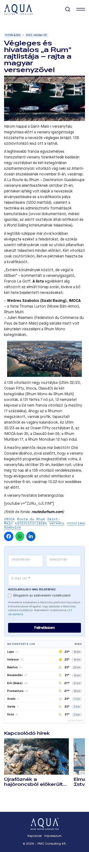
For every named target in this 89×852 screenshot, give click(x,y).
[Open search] (68, 9)
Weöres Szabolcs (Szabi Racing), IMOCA (44, 300)
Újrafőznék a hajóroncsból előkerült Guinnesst (33, 784)
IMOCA (9, 519)
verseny (56, 523)
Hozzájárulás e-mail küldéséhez (32, 589)
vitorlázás (77, 523)
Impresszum (52, 836)
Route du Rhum (31, 519)
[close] (80, 9)
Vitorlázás (12, 35)
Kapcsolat (35, 836)
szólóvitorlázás (31, 523)
